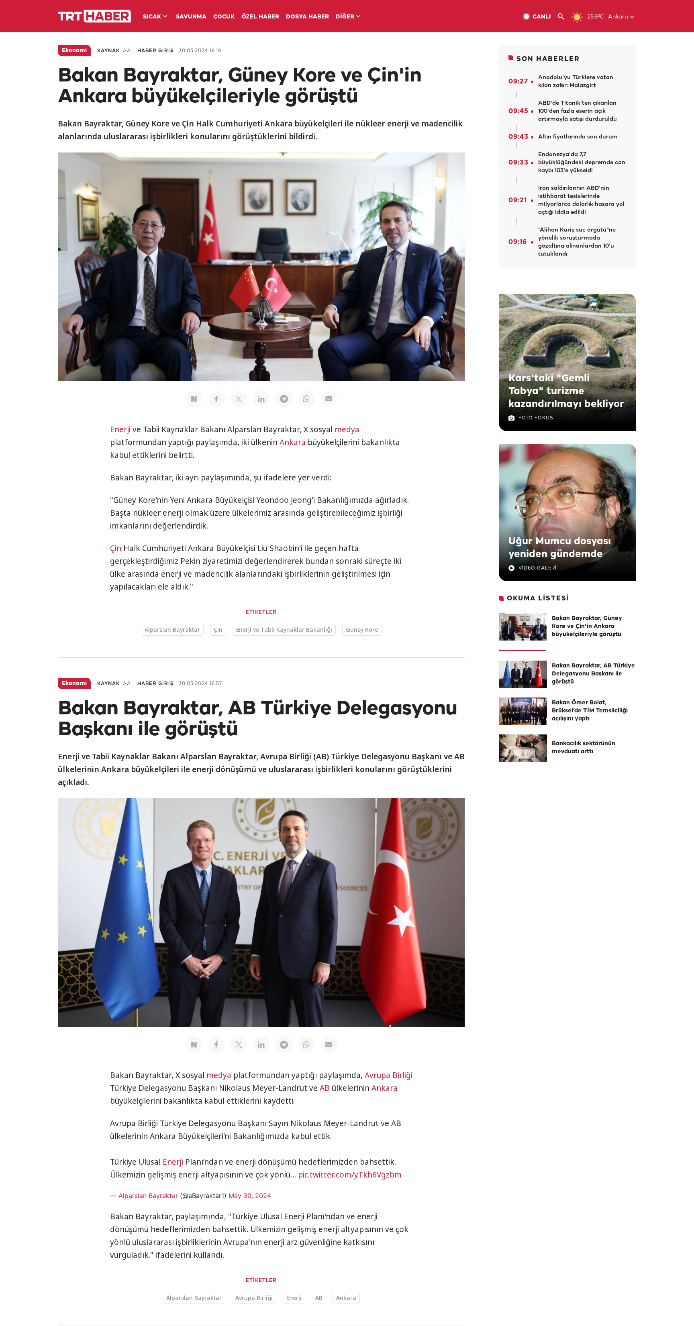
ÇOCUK (224, 17)
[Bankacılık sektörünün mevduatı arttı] (523, 748)
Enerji (120, 429)
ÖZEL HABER (260, 17)
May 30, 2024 (250, 1196)
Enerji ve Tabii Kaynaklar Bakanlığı (284, 629)
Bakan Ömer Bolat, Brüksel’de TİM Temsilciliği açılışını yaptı (590, 711)
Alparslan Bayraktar (172, 629)
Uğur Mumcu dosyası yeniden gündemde (559, 547)
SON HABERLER (548, 59)
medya (347, 429)
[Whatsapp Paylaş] (306, 399)
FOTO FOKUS (535, 418)
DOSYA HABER (307, 17)
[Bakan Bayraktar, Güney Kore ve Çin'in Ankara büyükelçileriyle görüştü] (523, 627)
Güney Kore (362, 629)
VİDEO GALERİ (537, 568)
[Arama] (564, 16)
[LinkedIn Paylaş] (261, 399)
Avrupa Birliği (388, 1075)
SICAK (152, 17)
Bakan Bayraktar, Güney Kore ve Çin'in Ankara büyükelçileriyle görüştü (587, 627)
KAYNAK (108, 50)
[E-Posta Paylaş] (329, 399)
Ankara (293, 442)
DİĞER (345, 17)
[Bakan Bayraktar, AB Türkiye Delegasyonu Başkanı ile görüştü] (523, 674)
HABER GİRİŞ (155, 50)
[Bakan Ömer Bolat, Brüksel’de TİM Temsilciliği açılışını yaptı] (523, 711)
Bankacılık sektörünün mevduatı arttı (583, 748)
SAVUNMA (191, 17)
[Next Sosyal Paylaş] (194, 399)
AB (325, 1088)
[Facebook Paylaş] (216, 399)
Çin (115, 548)
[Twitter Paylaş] (239, 399)
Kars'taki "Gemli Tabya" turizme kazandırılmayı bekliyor (566, 391)
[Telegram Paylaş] (284, 399)
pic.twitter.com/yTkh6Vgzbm (350, 1174)
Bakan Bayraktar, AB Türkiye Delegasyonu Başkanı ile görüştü (593, 674)
